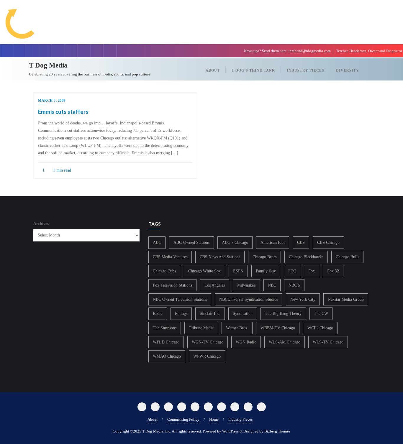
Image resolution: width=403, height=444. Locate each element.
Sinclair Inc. (210, 313)
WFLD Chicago (166, 342)
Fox (311, 271)
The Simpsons (164, 328)
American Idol (273, 242)
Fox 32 (333, 271)
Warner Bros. (237, 328)
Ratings (181, 313)
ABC (157, 242)
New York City (302, 299)
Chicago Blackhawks (306, 257)
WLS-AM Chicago (284, 342)
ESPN (238, 271)
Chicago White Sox (204, 271)
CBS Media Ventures (170, 257)
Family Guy (266, 271)
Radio (158, 313)
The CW (321, 313)
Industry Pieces (240, 419)
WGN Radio (246, 342)
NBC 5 (294, 285)
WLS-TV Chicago (328, 342)
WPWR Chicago (207, 356)
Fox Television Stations (172, 285)
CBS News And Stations (220, 257)
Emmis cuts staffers (63, 111)
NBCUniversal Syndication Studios (248, 299)
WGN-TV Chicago (207, 342)
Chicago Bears (264, 257)
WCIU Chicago (320, 328)
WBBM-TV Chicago (278, 328)
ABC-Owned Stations (191, 242)
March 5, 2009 (51, 100)
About (153, 419)
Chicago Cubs (164, 271)
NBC (272, 285)
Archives (41, 223)
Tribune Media (201, 328)
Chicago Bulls (347, 257)
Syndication (243, 313)
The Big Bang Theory (283, 313)
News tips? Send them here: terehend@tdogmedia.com (287, 51)
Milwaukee (246, 285)
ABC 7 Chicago (235, 242)
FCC (292, 271)
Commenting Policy (183, 419)
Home (214, 419)
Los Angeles (214, 285)
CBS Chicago (328, 242)
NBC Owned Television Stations (180, 299)
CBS (301, 242)
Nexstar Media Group (346, 299)
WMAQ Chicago (167, 356)
